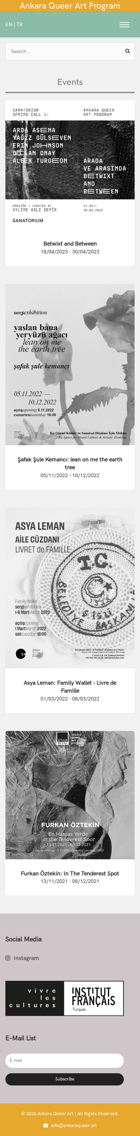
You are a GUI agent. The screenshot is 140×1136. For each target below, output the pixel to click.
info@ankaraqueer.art (73, 1125)
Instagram (25, 958)
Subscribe (64, 1079)
